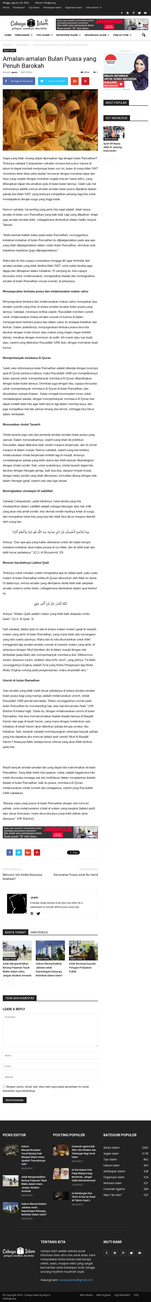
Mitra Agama (104, 1295)
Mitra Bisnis (86, 1295)
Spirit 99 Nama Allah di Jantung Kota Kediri (112, 147)
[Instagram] (128, 13)
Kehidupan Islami (52, 7)
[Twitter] (139, 13)
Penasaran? (19, 7)
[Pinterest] (133, 13)
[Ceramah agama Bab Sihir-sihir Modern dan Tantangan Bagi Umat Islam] (61, 1150)
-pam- (14, 72)
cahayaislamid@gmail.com (76, 1280)
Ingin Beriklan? (122, 1295)
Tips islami (110, 1159)
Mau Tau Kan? (112, 1195)
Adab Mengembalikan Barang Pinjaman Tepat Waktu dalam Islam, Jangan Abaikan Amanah (34, 1184)
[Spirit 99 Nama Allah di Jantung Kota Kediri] (113, 132)
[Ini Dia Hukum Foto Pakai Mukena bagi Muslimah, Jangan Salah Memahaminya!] (61, 1173)
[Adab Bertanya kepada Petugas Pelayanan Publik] (83, 950)
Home (6, 7)
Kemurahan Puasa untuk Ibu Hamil (76, 875)
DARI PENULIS (39, 932)
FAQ (136, 1295)
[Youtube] (145, 13)
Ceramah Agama (114, 1189)
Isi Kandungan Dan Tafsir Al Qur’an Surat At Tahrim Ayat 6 (83, 1197)
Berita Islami (111, 138)
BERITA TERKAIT (15, 932)
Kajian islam (9, 50)
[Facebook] (122, 13)
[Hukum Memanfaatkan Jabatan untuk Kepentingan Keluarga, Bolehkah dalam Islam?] (50, 950)
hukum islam (111, 1165)
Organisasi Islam (73, 7)
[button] (143, 35)
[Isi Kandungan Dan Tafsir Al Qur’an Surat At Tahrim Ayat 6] (61, 1196)
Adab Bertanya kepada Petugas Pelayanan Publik (82, 967)
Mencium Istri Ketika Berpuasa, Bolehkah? (22, 877)
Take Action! (92, 7)
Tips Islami (34, 7)
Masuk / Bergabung (45, 2)
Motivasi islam (112, 1183)
